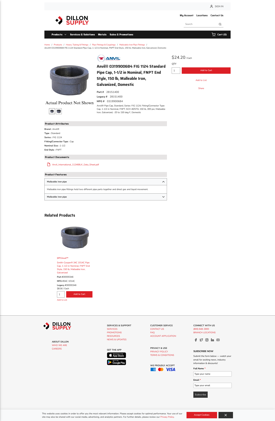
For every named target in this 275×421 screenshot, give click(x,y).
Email (197, 379)
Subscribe (200, 394)
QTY (174, 63)
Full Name (199, 368)
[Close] (226, 415)
